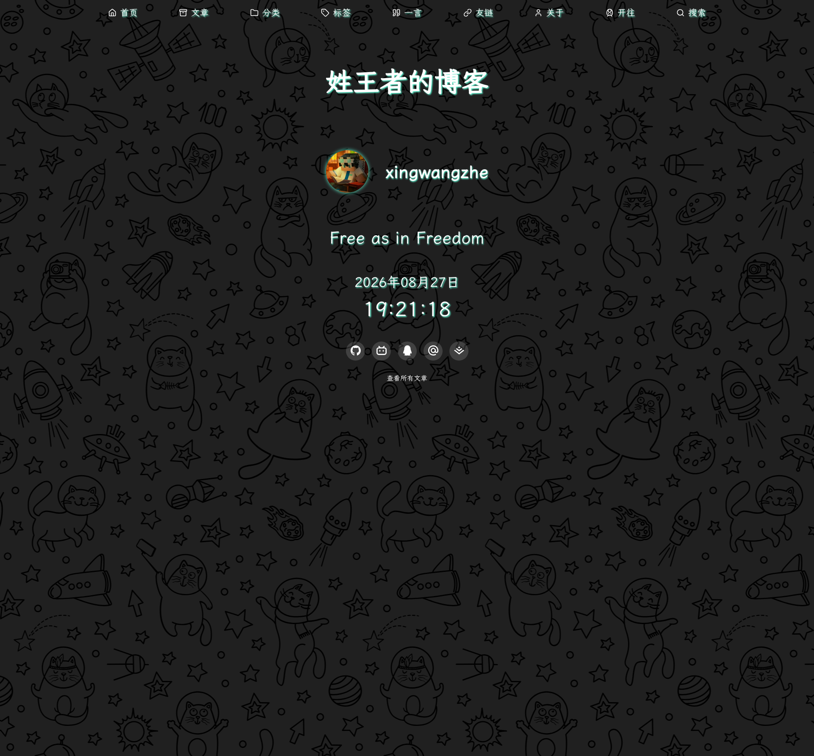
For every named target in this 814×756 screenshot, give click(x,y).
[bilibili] (381, 351)
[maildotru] (433, 351)
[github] (355, 351)
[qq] (407, 351)
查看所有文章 (407, 378)
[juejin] (458, 351)
